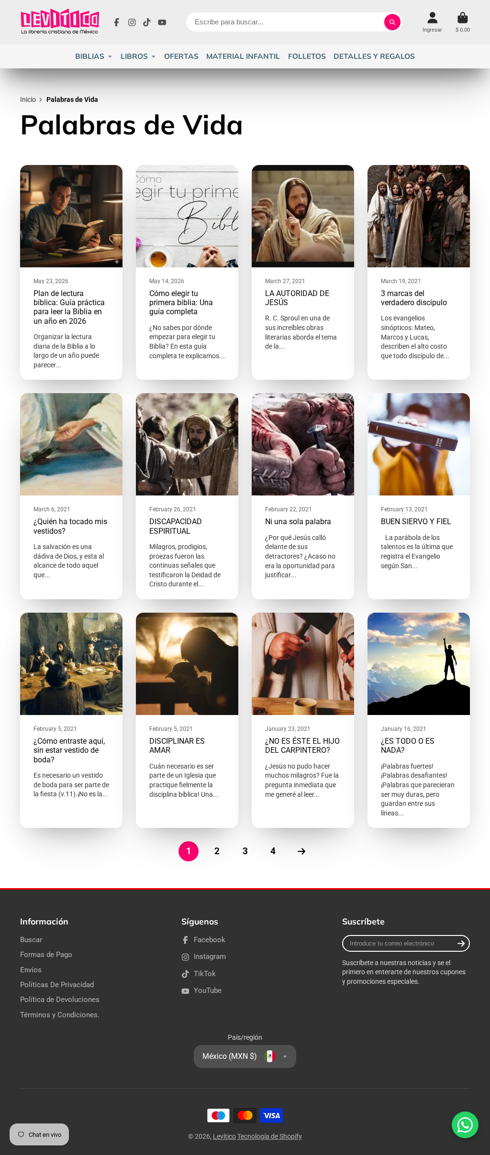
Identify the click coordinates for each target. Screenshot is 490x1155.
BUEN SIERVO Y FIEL (419, 496)
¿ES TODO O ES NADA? (419, 720)
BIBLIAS (89, 56)
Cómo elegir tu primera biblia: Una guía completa (187, 272)
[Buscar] (392, 22)
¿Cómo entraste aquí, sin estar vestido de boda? (71, 720)
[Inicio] (59, 22)
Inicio (28, 99)
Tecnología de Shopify (269, 1136)
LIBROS (134, 56)
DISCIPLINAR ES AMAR (187, 720)
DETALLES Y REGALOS (374, 56)
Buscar (31, 939)
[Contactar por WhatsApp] (465, 1124)
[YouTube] (162, 22)
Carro (463, 22)
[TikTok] (147, 22)
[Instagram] (132, 22)
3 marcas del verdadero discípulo (419, 272)
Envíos (31, 970)
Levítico (224, 1136)
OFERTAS (181, 56)
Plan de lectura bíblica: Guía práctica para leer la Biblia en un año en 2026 (71, 272)
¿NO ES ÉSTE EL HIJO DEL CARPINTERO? (303, 720)
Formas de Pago (46, 954)
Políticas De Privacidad (57, 984)
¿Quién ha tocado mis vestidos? (71, 496)
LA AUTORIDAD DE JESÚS (303, 272)
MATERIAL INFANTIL (243, 56)
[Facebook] (116, 22)
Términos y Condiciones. (60, 1015)
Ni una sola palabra (303, 496)
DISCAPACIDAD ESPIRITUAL (187, 496)
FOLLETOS (307, 56)
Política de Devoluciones (60, 999)
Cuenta (432, 22)
